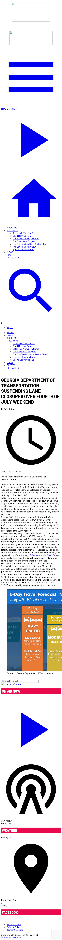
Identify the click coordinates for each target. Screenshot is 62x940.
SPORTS (11, 254)
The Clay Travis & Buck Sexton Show (30, 244)
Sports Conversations (23, 249)
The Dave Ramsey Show (24, 246)
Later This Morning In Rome (26, 238)
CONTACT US (13, 257)
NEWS (10, 252)
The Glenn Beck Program (24, 241)
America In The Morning (24, 233)
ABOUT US (12, 227)
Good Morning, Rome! (23, 235)
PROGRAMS (12, 230)
